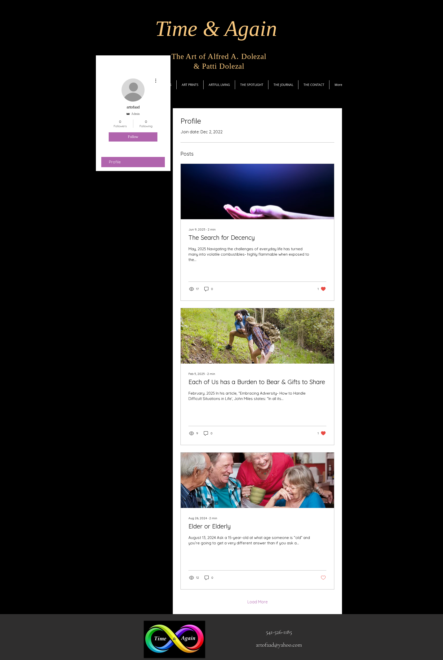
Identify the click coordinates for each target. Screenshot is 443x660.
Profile (115, 161)
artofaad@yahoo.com (279, 645)
